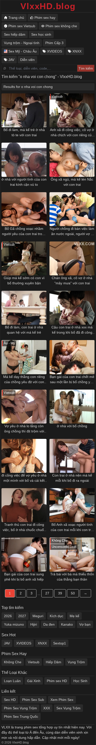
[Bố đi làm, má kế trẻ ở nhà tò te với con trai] (24, 110)
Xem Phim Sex (61, 700)
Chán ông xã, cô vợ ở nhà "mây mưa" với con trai (72, 280)
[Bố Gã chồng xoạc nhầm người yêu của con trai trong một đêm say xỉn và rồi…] (24, 209)
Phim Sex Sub (33, 700)
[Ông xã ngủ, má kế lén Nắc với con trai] (72, 160)
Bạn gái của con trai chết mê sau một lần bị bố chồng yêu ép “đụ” (72, 380)
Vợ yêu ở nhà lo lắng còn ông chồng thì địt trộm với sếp (24, 429)
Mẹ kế (74, 616)
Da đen (49, 624)
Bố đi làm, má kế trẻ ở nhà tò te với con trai (24, 132)
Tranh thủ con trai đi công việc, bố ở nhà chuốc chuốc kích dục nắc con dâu (24, 527)
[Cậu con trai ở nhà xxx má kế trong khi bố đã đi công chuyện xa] (72, 308)
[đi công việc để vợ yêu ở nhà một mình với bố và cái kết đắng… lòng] (24, 456)
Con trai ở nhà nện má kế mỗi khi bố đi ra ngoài (72, 477)
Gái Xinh (33, 681)
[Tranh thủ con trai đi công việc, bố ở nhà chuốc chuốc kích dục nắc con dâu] (24, 505)
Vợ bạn (85, 624)
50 (73, 593)
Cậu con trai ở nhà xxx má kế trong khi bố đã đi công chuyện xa (72, 330)
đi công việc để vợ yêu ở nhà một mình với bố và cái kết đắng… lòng (24, 478)
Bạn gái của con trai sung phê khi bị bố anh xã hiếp (24, 576)
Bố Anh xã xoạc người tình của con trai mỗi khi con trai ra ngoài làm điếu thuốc (72, 527)
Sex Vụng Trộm (68, 708)
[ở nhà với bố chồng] (72, 407)
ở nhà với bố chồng (72, 426)
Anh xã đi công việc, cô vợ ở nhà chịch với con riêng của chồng (72, 133)
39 (60, 593)
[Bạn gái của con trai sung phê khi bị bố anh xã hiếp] (24, 554)
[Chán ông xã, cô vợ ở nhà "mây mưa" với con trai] (72, 258)
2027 (22, 616)
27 (47, 593)
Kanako (67, 624)
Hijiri (33, 624)
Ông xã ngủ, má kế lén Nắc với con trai (72, 181)
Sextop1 (59, 643)
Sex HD (10, 700)
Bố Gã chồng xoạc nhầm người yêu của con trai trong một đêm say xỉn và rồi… (24, 232)
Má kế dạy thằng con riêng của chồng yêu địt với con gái (24, 380)
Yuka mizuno (14, 624)
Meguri (37, 616)
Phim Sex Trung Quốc (21, 716)
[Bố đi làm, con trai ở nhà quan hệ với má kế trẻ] (24, 308)
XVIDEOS (23, 643)
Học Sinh (80, 681)
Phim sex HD (57, 681)
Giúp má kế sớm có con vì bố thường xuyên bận (24, 280)
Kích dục (56, 616)
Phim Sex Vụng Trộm (20, 708)
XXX (46, 708)
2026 (8, 616)
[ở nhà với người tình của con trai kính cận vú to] (24, 160)
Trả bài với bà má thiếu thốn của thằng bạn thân (72, 576)
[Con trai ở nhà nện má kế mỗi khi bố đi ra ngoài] (72, 456)
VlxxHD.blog (47, 6)
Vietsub (33, 662)
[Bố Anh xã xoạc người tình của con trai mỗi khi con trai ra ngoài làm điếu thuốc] (72, 505)
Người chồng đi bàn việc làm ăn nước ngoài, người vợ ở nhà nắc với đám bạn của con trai (72, 232)
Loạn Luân (12, 681)
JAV (7, 643)
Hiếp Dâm (53, 662)
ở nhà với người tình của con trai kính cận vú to (24, 181)
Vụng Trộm (76, 662)
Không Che (12, 662)
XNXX (42, 643)
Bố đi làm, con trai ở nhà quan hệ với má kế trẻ (24, 329)
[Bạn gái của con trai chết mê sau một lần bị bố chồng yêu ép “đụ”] (72, 357)
